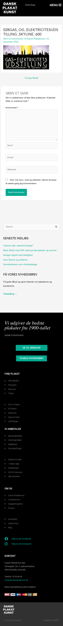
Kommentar (12, 107)
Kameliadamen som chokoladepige (20, 264)
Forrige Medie (31, 78)
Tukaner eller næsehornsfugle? (18, 245)
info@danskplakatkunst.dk (16, 580)
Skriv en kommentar (13, 39)
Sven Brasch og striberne (15, 260)
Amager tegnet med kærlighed (18, 255)
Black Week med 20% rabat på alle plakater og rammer (30, 250)
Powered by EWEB (51, 620)
